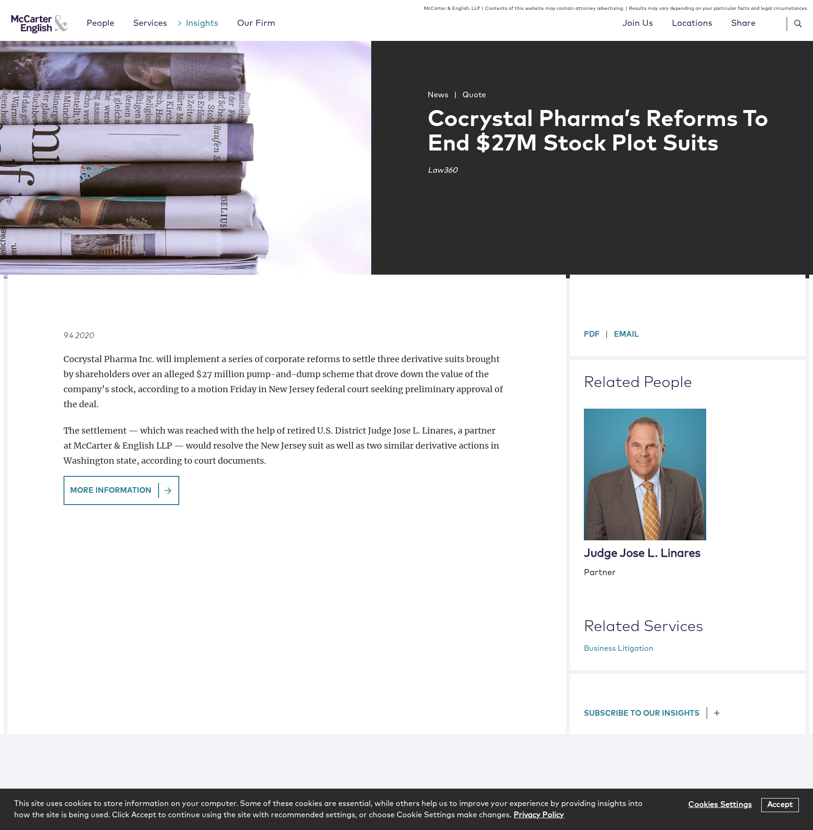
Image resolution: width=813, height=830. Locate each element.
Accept (780, 804)
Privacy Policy (539, 815)
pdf (591, 334)
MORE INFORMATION (110, 490)
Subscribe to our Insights (642, 713)
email (626, 334)
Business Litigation (619, 648)
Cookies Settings (720, 804)
